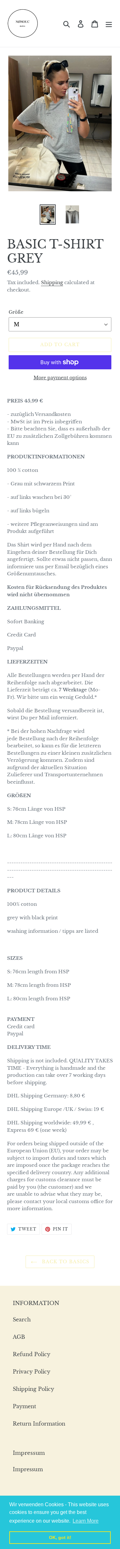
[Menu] (109, 23)
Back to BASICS (65, 1262)
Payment (24, 1406)
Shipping (52, 282)
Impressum (28, 1469)
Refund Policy (31, 1354)
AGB (19, 1337)
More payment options (60, 378)
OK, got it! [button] (60, 1537)
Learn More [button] (86, 1521)
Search (22, 1319)
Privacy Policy (31, 1371)
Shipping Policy (33, 1389)
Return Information (39, 1423)
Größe (16, 312)
